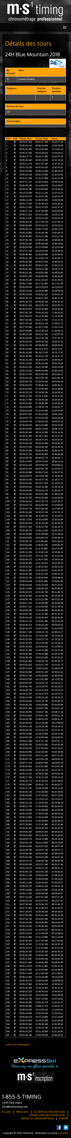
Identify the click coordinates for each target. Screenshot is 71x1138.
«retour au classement (17, 1044)
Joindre (63, 1118)
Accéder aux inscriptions (49, 1111)
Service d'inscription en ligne (47, 1115)
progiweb (63, 1133)
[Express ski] (35, 1062)
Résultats (22, 1111)
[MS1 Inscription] (35, 1077)
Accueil (6, 1111)
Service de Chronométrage (37, 1118)
